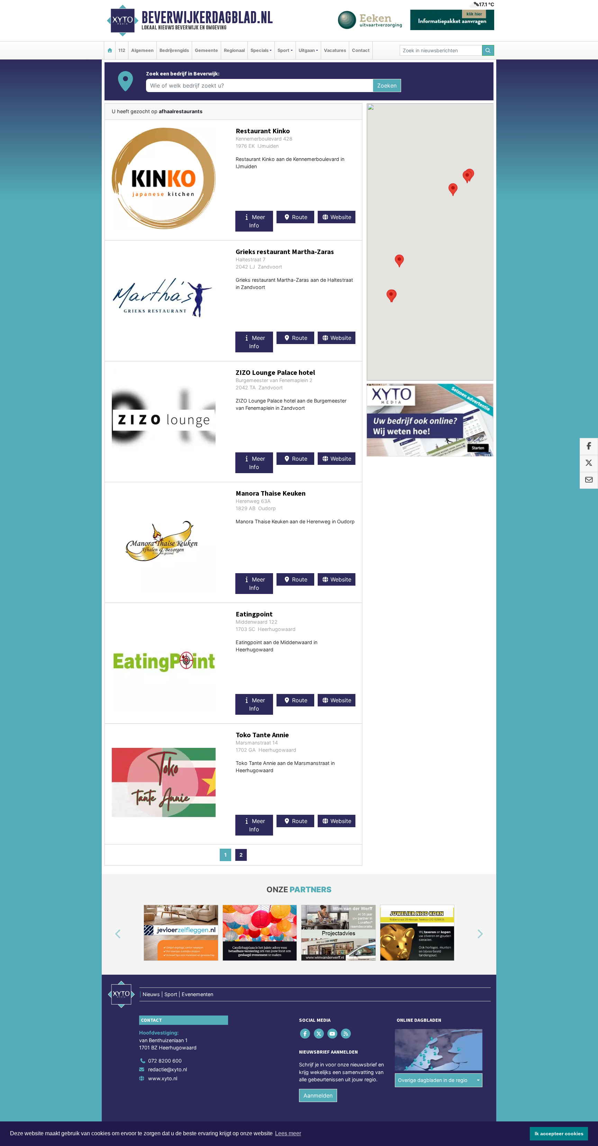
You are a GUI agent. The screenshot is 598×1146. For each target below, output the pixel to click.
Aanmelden (318, 1095)
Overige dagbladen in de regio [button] (433, 1080)
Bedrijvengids (174, 50)
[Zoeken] (488, 50)
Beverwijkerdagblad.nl (207, 17)
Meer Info (257, 221)
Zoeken (387, 85)
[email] (589, 480)
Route (298, 217)
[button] (399, 261)
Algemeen (142, 50)
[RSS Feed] (346, 1033)
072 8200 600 (165, 1061)
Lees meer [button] (288, 1133)
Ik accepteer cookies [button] (559, 1133)
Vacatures (335, 50)
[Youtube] (332, 1033)
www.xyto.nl (162, 1078)
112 (121, 50)
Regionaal (234, 50)
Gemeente (206, 50)
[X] (319, 1033)
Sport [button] (283, 50)
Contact (361, 50)
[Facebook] (305, 1033)
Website (340, 217)
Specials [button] (260, 50)
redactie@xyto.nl (167, 1069)
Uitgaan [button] (307, 50)
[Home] (110, 50)
